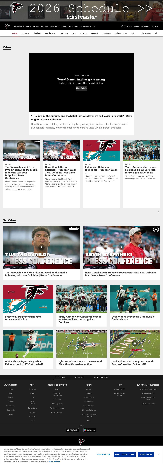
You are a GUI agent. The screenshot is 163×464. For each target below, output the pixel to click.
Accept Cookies (146, 454)
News (11, 389)
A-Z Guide (57, 399)
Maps (57, 389)
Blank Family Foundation (148, 389)
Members (88, 389)
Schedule (32, 389)
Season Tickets (88, 397)
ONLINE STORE (119, 389)
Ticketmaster (88, 401)
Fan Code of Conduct (57, 408)
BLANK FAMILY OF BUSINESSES (148, 385)
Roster (32, 393)
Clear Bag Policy (57, 404)
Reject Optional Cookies (124, 454)
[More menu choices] (94, 26)
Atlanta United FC (148, 393)
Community (11, 410)
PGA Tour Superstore (148, 404)
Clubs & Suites (88, 406)
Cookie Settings (103, 454)
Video (11, 393)
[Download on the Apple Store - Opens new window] (72, 430)
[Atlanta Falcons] (81, 442)
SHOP (120, 385)
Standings (32, 412)
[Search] (122, 26)
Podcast (11, 401)
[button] (81, 88)
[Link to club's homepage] (7, 26)
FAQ (88, 420)
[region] (81, 454)
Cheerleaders (10, 406)
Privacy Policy (54, 461)
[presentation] (159, 211)
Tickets (88, 393)
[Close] (159, 454)
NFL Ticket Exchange (89, 410)
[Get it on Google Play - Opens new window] (90, 431)
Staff (32, 420)
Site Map (11, 414)
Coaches (32, 416)
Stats (32, 397)
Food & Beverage (57, 412)
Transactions (32, 408)
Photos (10, 397)
